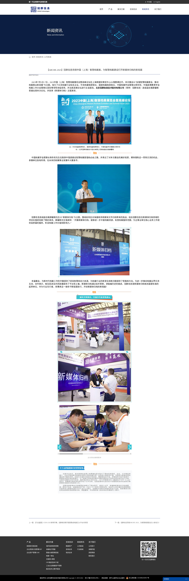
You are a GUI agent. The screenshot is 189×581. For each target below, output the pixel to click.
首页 (101, 9)
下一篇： (137, 522)
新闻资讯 (39, 57)
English (157, 2)
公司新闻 (47, 57)
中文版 (149, 2)
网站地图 (104, 578)
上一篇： (58, 522)
